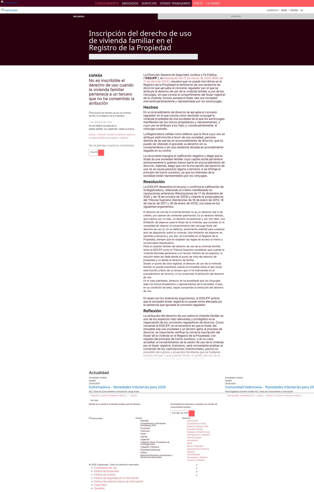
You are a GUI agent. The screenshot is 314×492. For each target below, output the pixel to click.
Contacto (272, 10)
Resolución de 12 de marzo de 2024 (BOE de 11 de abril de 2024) (183, 79)
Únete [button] (198, 3)
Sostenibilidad (193, 454)
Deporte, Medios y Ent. (198, 426)
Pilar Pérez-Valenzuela (103, 126)
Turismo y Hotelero (196, 460)
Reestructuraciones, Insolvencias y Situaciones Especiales (156, 456)
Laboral (143, 437)
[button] (296, 10)
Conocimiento (106, 56)
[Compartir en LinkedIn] (218, 59)
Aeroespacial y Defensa (198, 449)
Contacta (99, 488)
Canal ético (100, 484)
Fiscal (92, 134)
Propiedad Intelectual (150, 450)
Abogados (130, 3)
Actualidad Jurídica (126, 56)
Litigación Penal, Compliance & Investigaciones (154, 443)
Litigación (145, 439)
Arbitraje (144, 421)
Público (143, 452)
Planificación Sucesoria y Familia (109, 138)
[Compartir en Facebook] (208, 59)
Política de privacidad (106, 471)
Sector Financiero (195, 446)
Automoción (192, 421)
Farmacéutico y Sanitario (198, 435)
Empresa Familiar (195, 429)
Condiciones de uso (105, 467)
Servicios (149, 3)
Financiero (145, 431)
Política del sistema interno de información (118, 481)
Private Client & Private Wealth (116, 134)
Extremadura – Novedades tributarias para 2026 (127, 387)
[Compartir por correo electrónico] (222, 59)
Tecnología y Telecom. (197, 457)
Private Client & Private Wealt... (109, 395)
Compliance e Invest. (196, 423)
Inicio (93, 56)
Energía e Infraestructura (198, 432)
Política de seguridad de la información (116, 478)
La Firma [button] (213, 3)
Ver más (94, 400)
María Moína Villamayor (103, 129)
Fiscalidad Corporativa (241, 395)
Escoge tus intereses (182, 413)
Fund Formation (194, 438)
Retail (189, 443)
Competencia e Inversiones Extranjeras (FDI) (153, 424)
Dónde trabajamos (175, 3)
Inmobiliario (192, 440)
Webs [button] (284, 10)
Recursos (78, 16)
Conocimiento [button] (107, 3)
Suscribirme (96, 152)
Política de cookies (105, 474)
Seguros (191, 452)
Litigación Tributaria (149, 447)
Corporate (145, 428)
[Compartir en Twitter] (213, 59)
